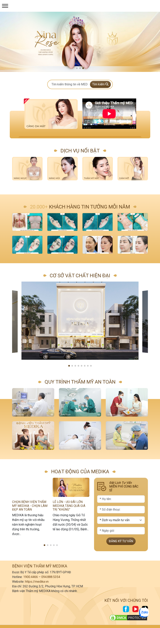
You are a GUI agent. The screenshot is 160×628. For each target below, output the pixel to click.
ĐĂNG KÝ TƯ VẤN (121, 541)
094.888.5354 (50, 577)
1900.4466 (30, 577)
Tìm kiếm (98, 84)
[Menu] (5, 6)
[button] (77, 68)
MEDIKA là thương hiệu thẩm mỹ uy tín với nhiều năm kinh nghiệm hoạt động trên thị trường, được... (28, 524)
